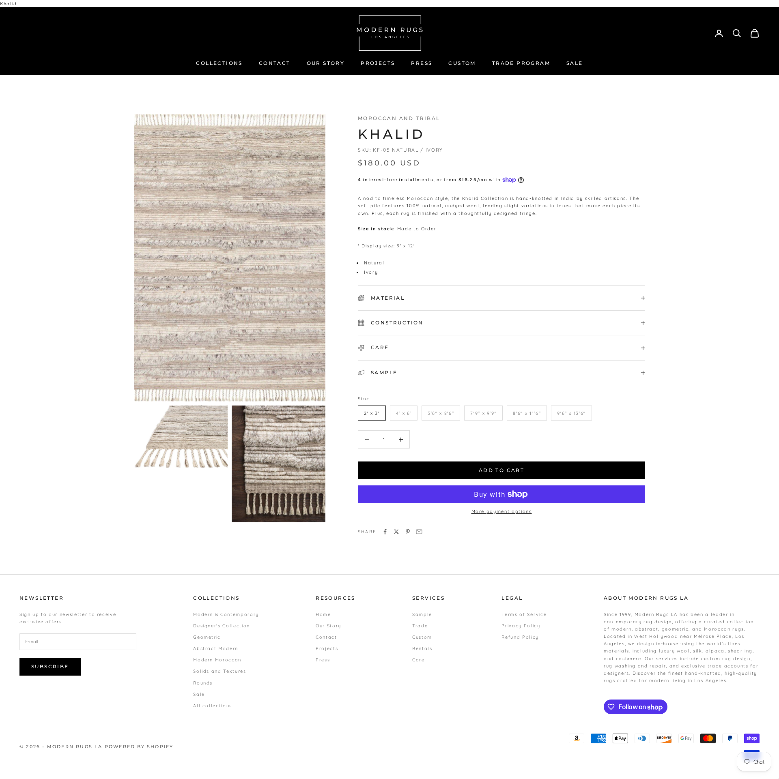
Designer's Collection (221, 626)
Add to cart (501, 470)
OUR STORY (326, 63)
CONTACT (275, 63)
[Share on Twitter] (396, 531)
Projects (327, 648)
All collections (212, 705)
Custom (422, 637)
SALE (574, 63)
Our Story (328, 626)
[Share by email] (419, 531)
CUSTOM (462, 63)
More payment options (501, 511)
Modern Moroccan (217, 660)
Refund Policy (519, 637)
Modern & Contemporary (226, 614)
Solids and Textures (219, 671)
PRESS (421, 63)
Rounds (203, 683)
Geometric (207, 637)
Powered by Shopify (139, 746)
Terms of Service (524, 614)
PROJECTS (378, 63)
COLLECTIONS (219, 63)
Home (323, 614)
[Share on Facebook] (385, 531)
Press (323, 660)
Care (418, 660)
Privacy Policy (520, 626)
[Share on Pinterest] (408, 531)
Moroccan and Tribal (399, 118)
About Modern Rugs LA (646, 598)
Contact (326, 637)
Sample (422, 614)
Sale (199, 694)
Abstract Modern (215, 648)
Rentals (422, 648)
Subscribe (50, 666)
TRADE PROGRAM (521, 63)
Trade (420, 626)
